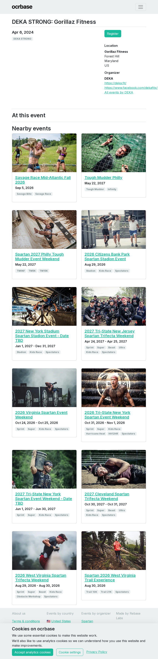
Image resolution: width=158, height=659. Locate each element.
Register (113, 34)
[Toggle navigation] (140, 7)
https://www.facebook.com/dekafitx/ (131, 88)
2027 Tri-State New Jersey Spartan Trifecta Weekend (110, 333)
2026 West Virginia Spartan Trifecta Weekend (40, 577)
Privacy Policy (96, 652)
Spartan (87, 621)
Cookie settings (70, 652)
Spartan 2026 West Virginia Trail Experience (110, 577)
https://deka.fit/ (115, 83)
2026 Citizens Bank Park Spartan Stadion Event (107, 256)
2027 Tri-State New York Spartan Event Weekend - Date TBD (43, 499)
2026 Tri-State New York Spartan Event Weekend (107, 414)
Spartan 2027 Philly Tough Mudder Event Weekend (39, 256)
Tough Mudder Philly (103, 177)
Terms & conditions (26, 621)
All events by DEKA (118, 92)
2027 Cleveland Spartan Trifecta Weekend (107, 496)
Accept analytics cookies (32, 652)
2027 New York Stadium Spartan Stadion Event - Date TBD (42, 336)
